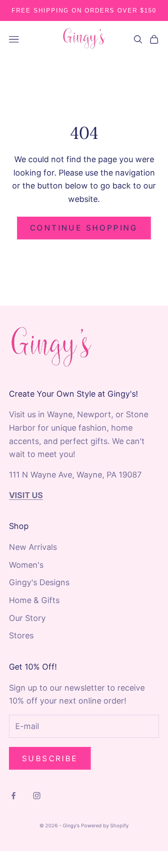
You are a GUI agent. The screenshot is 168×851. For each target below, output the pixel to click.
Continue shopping (84, 227)
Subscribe (50, 758)
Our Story (27, 618)
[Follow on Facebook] (13, 795)
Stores (21, 635)
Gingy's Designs (39, 582)
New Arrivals (33, 547)
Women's (26, 565)
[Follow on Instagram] (36, 795)
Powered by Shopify (105, 825)
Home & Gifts (34, 600)
